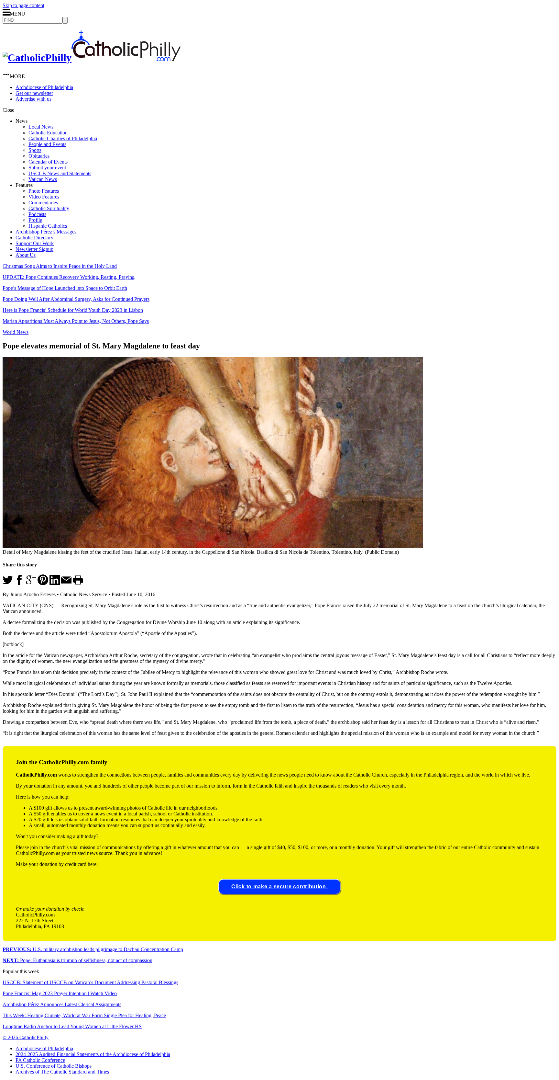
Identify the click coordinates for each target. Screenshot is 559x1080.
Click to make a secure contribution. (279, 886)
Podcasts (37, 214)
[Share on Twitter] (8, 583)
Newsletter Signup (34, 249)
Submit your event (47, 167)
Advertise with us (33, 99)
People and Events (47, 144)
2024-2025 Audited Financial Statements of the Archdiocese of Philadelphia (93, 1054)
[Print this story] (78, 583)
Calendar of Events (48, 162)
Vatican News (42, 179)
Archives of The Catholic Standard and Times (62, 1071)
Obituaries (38, 156)
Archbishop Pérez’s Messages (46, 231)
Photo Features (43, 191)
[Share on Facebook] (19, 583)
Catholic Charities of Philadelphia (62, 138)
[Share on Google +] (31, 583)
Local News (40, 127)
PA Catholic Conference (40, 1060)
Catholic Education (48, 132)
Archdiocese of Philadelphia (44, 87)
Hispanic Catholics (47, 226)
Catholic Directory (34, 237)
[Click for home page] (92, 57)
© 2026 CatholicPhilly (26, 1037)
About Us (26, 255)
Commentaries (43, 202)
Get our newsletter (34, 93)
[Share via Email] (66, 583)
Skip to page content (23, 5)
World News (15, 332)
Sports (34, 150)
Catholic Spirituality (48, 208)
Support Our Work (35, 243)
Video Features (43, 196)
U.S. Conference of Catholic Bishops (54, 1066)
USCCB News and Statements (59, 173)
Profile (35, 220)
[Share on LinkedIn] (54, 583)
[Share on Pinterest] (43, 583)
